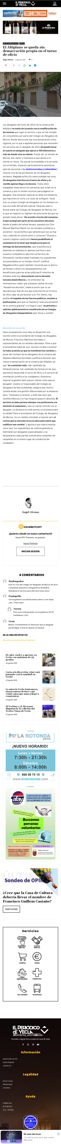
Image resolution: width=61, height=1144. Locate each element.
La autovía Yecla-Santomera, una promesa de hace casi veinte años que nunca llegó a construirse (22, 693)
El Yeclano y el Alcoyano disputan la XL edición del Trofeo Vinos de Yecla (20, 708)
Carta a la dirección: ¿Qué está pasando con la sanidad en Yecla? (23, 674)
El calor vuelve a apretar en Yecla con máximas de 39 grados (21, 657)
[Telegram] (35, 65)
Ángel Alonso (8, 59)
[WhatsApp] (24, 65)
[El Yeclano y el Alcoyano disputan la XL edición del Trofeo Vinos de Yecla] (48, 711)
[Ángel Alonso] (30, 502)
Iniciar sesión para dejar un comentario (19, 640)
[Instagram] (33, 1044)
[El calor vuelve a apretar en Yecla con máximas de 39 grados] (48, 659)
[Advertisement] (30, 468)
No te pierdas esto (10, 43)
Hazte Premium (30, 543)
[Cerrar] (58, 1134)
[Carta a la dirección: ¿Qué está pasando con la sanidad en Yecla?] (48, 677)
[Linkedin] (30, 65)
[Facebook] (13, 65)
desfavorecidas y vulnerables (41, 169)
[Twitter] (19, 65)
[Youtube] (38, 1044)
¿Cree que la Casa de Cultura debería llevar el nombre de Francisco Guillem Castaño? (28, 897)
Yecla (22, 43)
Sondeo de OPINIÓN (29, 880)
